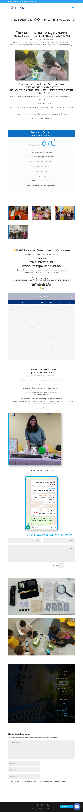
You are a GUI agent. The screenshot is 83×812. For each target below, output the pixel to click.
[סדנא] (18, 220)
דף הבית (65, 703)
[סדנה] (64, 220)
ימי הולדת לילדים (62, 711)
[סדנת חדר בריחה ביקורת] (41, 530)
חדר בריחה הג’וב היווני (61, 706)
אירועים (65, 708)
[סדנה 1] (41, 220)
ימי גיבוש (65, 713)
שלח (70, 565)
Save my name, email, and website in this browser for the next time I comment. (39, 781)
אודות (66, 716)
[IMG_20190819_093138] (18, 239)
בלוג (66, 718)
